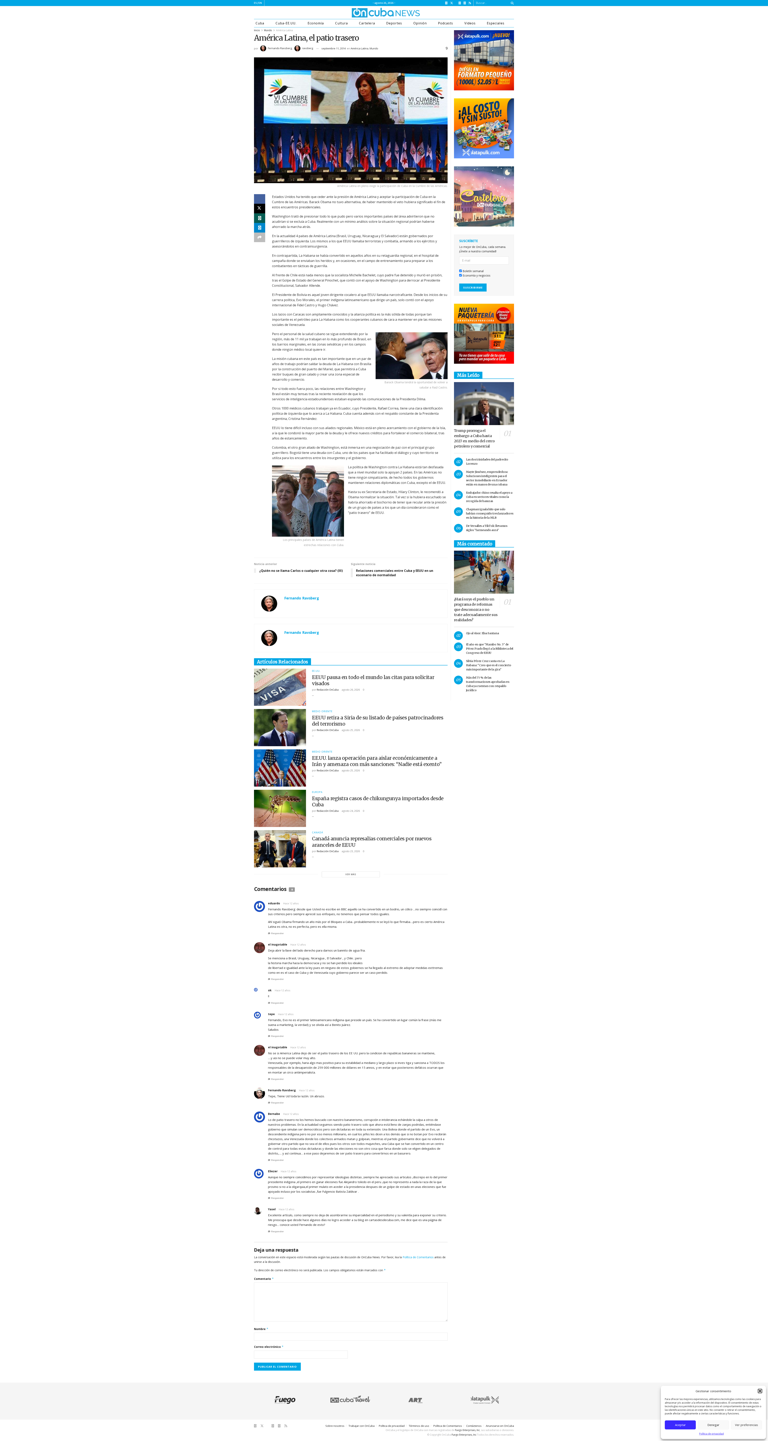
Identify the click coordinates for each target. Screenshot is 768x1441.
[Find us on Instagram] (460, 3)
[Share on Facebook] (259, 199)
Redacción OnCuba (328, 689)
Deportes (394, 23)
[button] (760, 1391)
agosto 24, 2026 (350, 811)
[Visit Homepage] (371, 12)
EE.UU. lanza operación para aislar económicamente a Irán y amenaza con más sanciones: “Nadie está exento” (377, 761)
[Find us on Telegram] (465, 3)
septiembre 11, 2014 (333, 48)
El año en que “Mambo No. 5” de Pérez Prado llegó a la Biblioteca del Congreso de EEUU (489, 649)
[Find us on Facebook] (446, 3)
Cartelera (367, 23)
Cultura (341, 23)
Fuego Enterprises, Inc (467, 1430)
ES (255, 2)
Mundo (268, 30)
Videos (470, 23)
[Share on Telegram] (259, 228)
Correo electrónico (269, 1347)
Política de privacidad (711, 1433)
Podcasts (445, 23)
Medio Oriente (322, 711)
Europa (317, 792)
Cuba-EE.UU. (286, 23)
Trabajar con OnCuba (362, 1426)
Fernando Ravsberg (280, 48)
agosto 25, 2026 (350, 730)
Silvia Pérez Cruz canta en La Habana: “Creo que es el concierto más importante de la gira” (488, 665)
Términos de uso (419, 1426)
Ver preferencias (746, 1425)
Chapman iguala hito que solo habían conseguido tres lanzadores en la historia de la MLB (489, 513)
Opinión (420, 23)
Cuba (260, 23)
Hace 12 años (291, 903)
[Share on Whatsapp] (259, 218)
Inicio (257, 30)
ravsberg (307, 48)
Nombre (261, 1329)
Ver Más (350, 874)
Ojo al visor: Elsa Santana (482, 633)
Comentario (264, 1279)
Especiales (495, 23)
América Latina (284, 30)
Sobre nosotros (334, 1426)
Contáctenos (474, 1426)
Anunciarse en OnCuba (500, 1426)
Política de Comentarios (418, 1257)
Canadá (317, 832)
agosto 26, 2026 (350, 689)
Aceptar (680, 1425)
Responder (277, 933)
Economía (316, 23)
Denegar (713, 1425)
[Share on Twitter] (259, 208)
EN (260, 2)
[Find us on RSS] (470, 3)
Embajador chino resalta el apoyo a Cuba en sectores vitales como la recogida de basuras (489, 497)
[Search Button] (511, 3)
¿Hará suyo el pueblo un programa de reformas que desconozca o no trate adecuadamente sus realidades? (476, 609)
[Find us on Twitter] (451, 3)
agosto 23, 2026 (350, 851)
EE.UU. (316, 671)
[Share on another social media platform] (259, 237)
